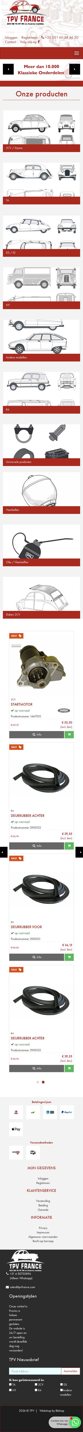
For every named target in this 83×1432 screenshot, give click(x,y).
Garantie (43, 1210)
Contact (10, 42)
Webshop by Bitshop (52, 1411)
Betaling (43, 1205)
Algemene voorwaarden (43, 1237)
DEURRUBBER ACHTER (27, 815)
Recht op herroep (43, 1241)
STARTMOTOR (21, 704)
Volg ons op (31, 42)
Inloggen (11, 37)
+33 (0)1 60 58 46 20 (61, 37)
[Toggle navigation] (76, 53)
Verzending (43, 1201)
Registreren (29, 37)
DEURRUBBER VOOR (26, 926)
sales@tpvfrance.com (22, 1287)
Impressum (43, 1232)
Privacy (43, 1228)
